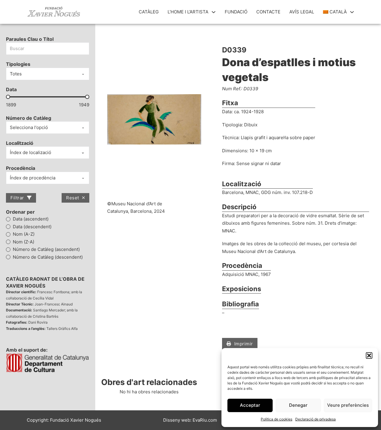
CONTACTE (268, 12)
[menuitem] (335, 12)
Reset (72, 198)
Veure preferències (348, 405)
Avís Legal (301, 12)
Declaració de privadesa (315, 419)
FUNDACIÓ (236, 12)
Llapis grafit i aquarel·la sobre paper (278, 137)
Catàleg (149, 12)
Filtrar (17, 198)
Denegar (298, 405)
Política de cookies (276, 419)
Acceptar (250, 405)
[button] (369, 355)
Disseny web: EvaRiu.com (190, 420)
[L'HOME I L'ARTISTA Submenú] (213, 12)
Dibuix (250, 125)
